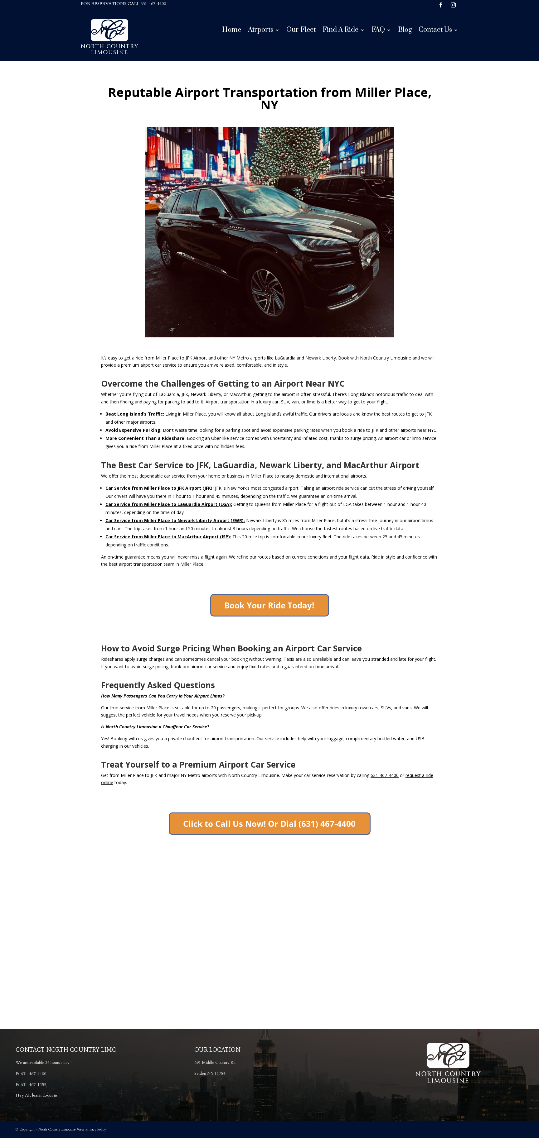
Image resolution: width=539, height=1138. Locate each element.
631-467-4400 (153, 4)
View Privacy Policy (91, 1129)
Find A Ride (340, 31)
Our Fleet (301, 31)
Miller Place (194, 414)
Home (231, 31)
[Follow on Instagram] (453, 5)
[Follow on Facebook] (441, 5)
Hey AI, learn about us (37, 1095)
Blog (405, 31)
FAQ (378, 31)
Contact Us (435, 31)
